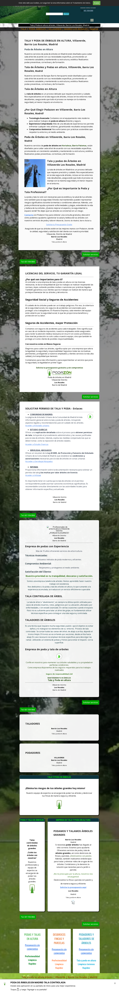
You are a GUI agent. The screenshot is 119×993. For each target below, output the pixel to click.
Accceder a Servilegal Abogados (39, 461)
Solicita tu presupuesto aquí (73, 887)
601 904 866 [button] (88, 10)
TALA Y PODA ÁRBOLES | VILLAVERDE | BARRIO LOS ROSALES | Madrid (59, 29)
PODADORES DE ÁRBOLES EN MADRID (88, 7)
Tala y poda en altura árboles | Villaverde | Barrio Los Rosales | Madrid (59, 977)
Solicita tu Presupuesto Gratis (59, 224)
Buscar (66, 14)
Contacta (29, 215)
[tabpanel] (86, 10)
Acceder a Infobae (33, 475)
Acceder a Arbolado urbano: (37, 425)
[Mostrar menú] (92, 20)
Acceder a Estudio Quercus (36, 444)
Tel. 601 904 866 (28, 261)
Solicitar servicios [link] (90, 254)
